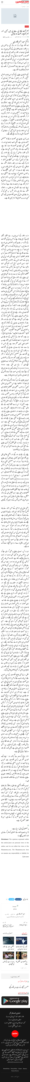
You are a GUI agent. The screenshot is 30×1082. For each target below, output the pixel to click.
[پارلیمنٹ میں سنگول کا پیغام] (21, 955)
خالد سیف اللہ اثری (18, 1016)
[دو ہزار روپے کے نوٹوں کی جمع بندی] (8, 955)
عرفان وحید (18, 1019)
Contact (20, 1068)
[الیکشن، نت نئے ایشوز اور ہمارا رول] (8, 940)
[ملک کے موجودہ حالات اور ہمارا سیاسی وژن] (21, 940)
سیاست (26, 26)
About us (25, 1068)
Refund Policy (6, 1068)
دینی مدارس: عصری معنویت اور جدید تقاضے (8, 925)
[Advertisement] (15, 216)
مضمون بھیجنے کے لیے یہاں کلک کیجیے (19, 987)
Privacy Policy (14, 1068)
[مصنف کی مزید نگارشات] (15, 908)
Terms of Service (15, 1070)
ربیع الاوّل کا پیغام (23, 924)
